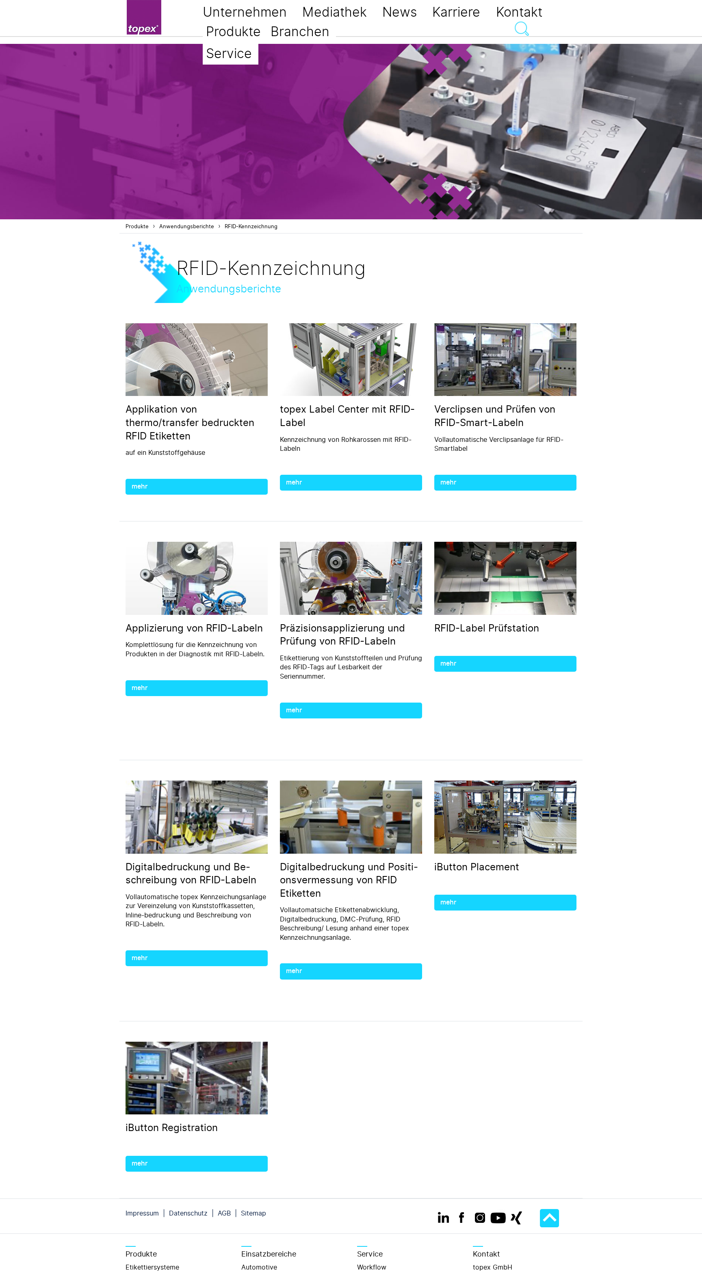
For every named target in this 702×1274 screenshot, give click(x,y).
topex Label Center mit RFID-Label (347, 416)
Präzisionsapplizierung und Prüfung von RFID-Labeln (342, 635)
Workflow (371, 1267)
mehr (139, 486)
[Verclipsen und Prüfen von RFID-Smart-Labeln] (505, 360)
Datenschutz (188, 1213)
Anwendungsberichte (186, 226)
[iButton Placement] (505, 817)
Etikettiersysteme (152, 1267)
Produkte (137, 226)
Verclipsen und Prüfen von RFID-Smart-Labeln (494, 416)
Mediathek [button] (334, 12)
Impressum (142, 1213)
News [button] (399, 12)
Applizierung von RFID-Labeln (194, 628)
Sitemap (253, 1213)
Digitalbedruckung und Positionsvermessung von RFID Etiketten (349, 880)
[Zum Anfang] (549, 1218)
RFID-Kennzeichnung (251, 226)
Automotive (259, 1267)
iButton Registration (172, 1127)
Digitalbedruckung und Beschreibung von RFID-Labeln (191, 874)
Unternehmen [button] (245, 12)
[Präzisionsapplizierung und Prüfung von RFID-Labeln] (351, 578)
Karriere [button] (456, 12)
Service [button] (229, 53)
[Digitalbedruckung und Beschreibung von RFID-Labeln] (351, 817)
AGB (224, 1213)
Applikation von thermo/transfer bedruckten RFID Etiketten (190, 422)
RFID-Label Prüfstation (486, 628)
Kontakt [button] (519, 12)
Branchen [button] (300, 31)
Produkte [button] (233, 31)
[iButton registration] (197, 1078)
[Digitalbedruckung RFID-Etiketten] (197, 817)
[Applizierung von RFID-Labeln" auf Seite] (197, 578)
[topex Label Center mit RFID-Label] (351, 360)
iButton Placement (476, 867)
